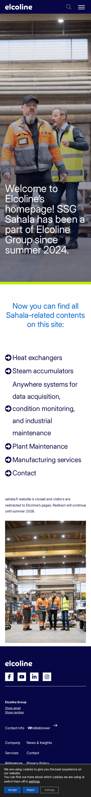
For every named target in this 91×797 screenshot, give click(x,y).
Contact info (14, 728)
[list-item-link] (45, 358)
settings (34, 781)
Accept (12, 789)
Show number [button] (14, 712)
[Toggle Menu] (81, 7)
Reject (30, 789)
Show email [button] (13, 708)
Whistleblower (39, 728)
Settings (49, 789)
